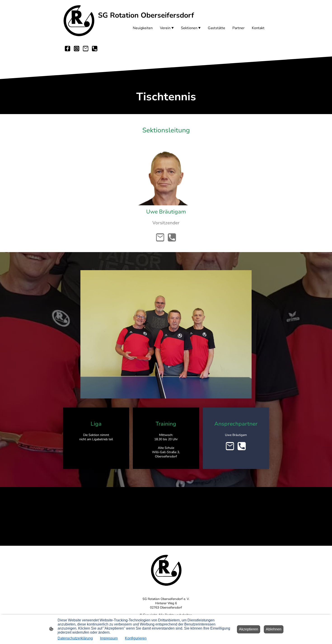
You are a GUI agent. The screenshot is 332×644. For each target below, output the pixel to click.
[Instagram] (76, 48)
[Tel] (94, 48)
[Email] (85, 48)
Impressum (109, 638)
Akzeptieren (248, 629)
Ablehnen (273, 629)
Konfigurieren (136, 638)
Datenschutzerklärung (75, 638)
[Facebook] (67, 48)
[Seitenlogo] (78, 20)
